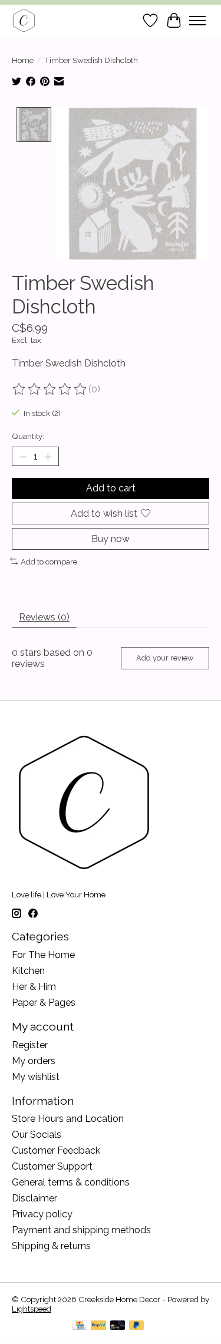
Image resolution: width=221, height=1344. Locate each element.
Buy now (110, 538)
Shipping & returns (51, 1245)
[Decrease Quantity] (23, 456)
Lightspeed (31, 1308)
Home (23, 60)
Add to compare (49, 561)
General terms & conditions (71, 1182)
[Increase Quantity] (47, 456)
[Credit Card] (79, 1326)
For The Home (43, 954)
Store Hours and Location (68, 1118)
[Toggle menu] (197, 20)
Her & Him (34, 986)
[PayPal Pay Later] (136, 1326)
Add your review (164, 657)
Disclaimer (34, 1198)
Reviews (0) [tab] (44, 617)
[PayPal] (98, 1326)
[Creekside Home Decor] (24, 20)
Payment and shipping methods (81, 1230)
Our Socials (36, 1134)
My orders (33, 1060)
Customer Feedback (56, 1150)
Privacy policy (42, 1214)
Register (30, 1045)
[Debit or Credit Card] (118, 1326)
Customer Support (52, 1166)
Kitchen (28, 970)
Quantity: (28, 436)
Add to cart (111, 488)
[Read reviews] (50, 389)
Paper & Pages (43, 1002)
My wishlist (36, 1076)
